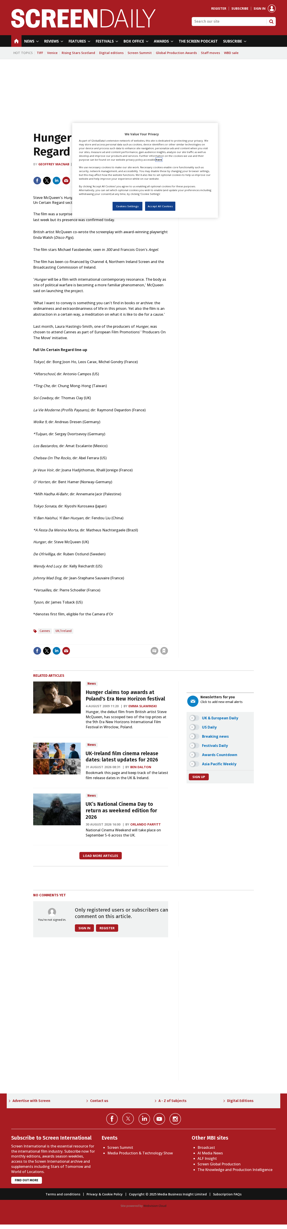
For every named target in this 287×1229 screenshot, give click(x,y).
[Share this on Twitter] (47, 181)
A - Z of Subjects (173, 1101)
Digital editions (111, 53)
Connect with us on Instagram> (175, 1119)
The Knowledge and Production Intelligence (235, 1169)
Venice (52, 53)
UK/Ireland (63, 631)
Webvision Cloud (155, 1206)
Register (218, 8)
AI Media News (210, 1153)
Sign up (198, 777)
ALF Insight (207, 1158)
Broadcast (206, 1147)
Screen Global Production (219, 1164)
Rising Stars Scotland (78, 53)
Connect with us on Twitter (128, 1119)
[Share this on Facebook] (37, 181)
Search (271, 21)
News (91, 684)
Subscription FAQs (227, 1194)
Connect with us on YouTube (159, 1119)
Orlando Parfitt (145, 824)
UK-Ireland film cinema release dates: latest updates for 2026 (122, 756)
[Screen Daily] (83, 26)
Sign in (259, 8)
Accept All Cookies (160, 206)
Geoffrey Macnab (53, 164)
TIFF (40, 53)
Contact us (99, 1101)
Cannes (45, 631)
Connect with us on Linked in (144, 1119)
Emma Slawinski (142, 706)
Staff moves (210, 53)
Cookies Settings (127, 206)
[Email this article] (66, 181)
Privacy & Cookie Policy (105, 1194)
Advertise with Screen (31, 1101)
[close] (167, 641)
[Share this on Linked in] (56, 181)
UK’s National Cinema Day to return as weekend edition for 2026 (121, 810)
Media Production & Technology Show (140, 1153)
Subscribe (239, 8)
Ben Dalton (140, 767)
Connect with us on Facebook (112, 1119)
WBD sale (231, 53)
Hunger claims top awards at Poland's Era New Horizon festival (125, 695)
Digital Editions (240, 1101)
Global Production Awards (176, 53)
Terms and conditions (63, 1194)
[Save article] (164, 651)
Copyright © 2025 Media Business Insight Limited (168, 1194)
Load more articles (100, 856)
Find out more (26, 1180)
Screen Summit (140, 53)
